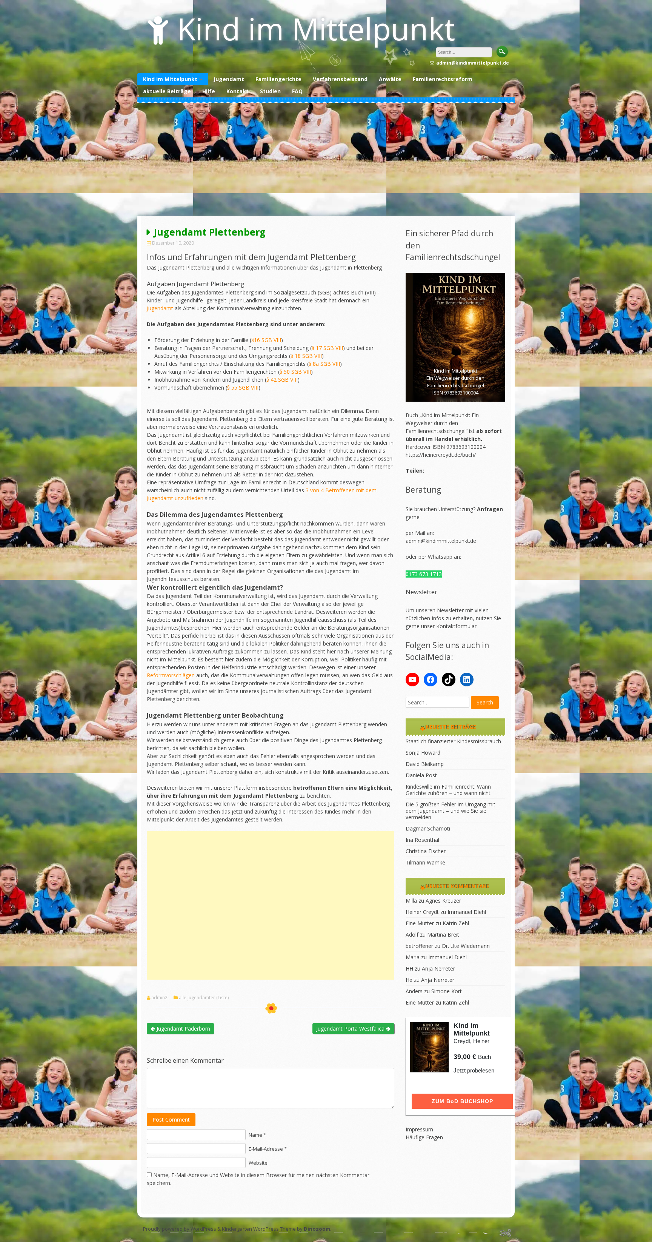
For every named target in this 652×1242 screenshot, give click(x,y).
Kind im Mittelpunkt (316, 28)
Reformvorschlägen (171, 675)
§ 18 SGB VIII (306, 355)
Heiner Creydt (422, 911)
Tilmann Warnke (425, 862)
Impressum (419, 1129)
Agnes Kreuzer (443, 900)
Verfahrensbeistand (340, 79)
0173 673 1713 (424, 574)
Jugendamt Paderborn (182, 1028)
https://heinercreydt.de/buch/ (441, 454)
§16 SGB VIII (266, 340)
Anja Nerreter (438, 968)
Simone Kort (446, 991)
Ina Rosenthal (422, 839)
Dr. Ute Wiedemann (466, 945)
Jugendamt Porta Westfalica (351, 1028)
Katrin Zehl (456, 923)
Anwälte (390, 79)
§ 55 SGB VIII (242, 387)
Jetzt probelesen (474, 1070)
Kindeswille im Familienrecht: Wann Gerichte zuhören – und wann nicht (448, 790)
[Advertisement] (326, 160)
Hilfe (208, 91)
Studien (270, 91)
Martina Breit (443, 934)
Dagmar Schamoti (428, 828)
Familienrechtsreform (442, 79)
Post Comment (171, 1119)
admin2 (159, 997)
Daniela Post (421, 775)
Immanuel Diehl (466, 911)
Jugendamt (229, 79)
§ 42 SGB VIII (282, 379)
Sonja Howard (423, 752)
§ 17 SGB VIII (327, 347)
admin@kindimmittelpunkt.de (441, 540)
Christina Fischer (426, 851)
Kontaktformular (456, 626)
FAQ (297, 91)
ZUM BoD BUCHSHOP (462, 1101)
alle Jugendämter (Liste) (204, 997)
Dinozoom (317, 1228)
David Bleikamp (425, 763)
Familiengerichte (278, 79)
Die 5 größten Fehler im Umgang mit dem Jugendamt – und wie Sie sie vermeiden (450, 811)
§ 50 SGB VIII (295, 371)
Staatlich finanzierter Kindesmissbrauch (453, 741)
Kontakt (237, 91)
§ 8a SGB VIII (324, 363)
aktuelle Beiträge (167, 91)
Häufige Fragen (424, 1137)
